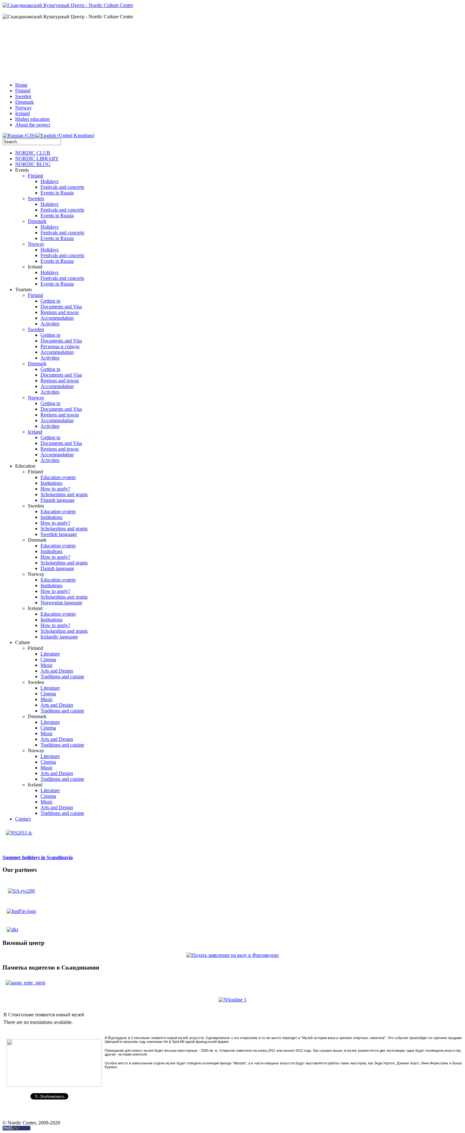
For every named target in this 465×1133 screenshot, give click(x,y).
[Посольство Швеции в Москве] (21, 889)
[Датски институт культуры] (12, 927)
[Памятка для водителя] (25, 979)
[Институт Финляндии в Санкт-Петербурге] (21, 911)
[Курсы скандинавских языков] (19, 829)
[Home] (68, 5)
